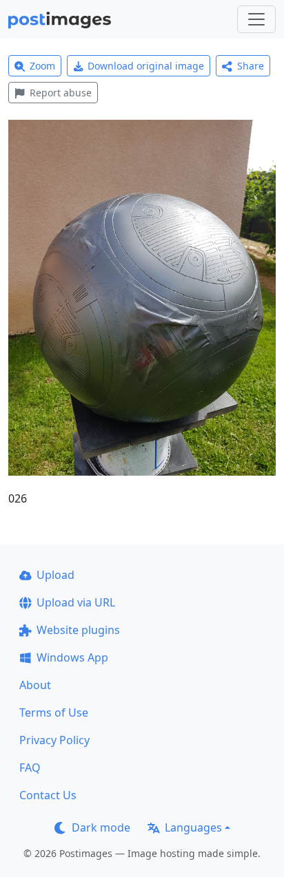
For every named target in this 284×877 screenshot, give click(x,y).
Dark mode (101, 827)
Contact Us (48, 795)
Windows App (72, 657)
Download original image (146, 65)
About (35, 685)
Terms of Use (53, 712)
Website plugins (78, 629)
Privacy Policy (54, 740)
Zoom (42, 65)
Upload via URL (76, 602)
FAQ (30, 767)
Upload (55, 574)
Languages (193, 827)
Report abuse (61, 92)
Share (250, 65)
